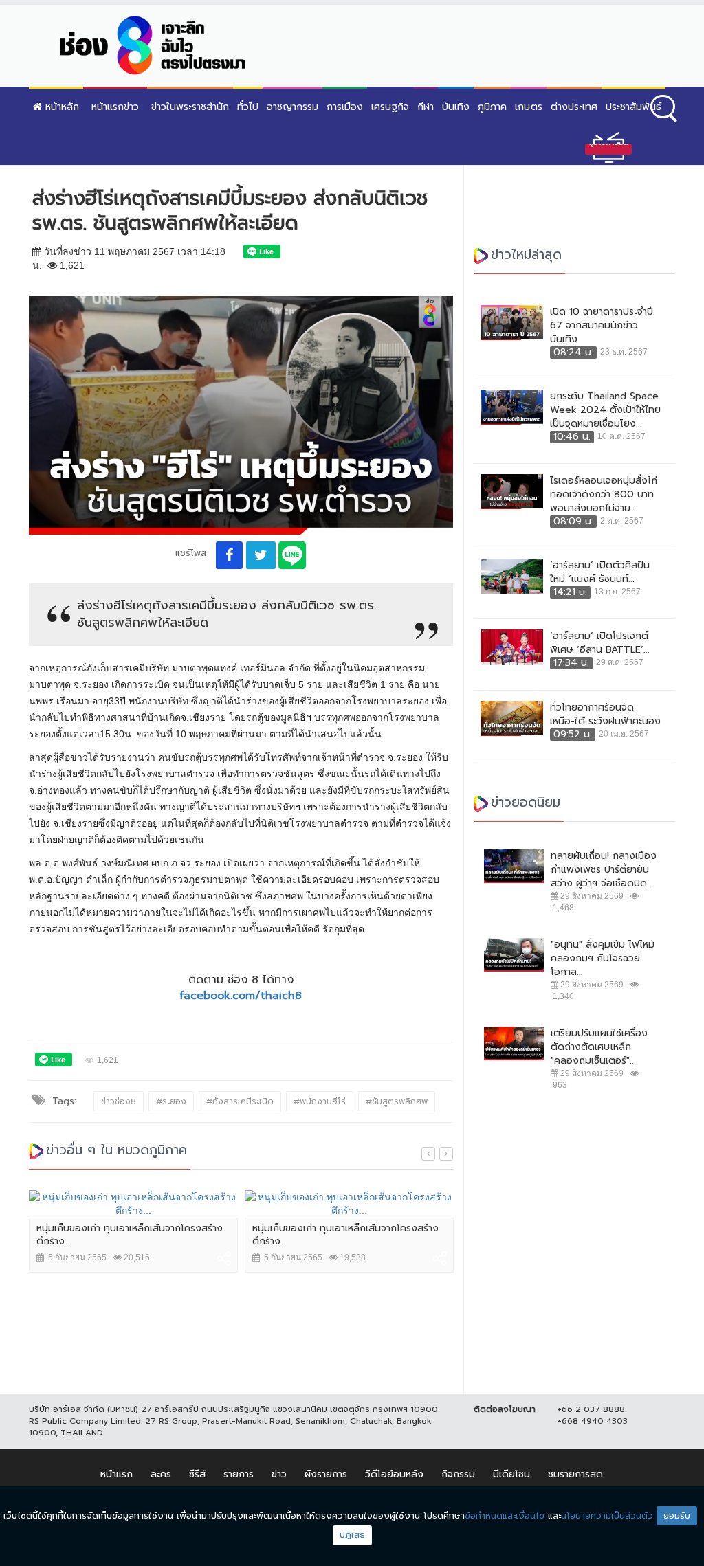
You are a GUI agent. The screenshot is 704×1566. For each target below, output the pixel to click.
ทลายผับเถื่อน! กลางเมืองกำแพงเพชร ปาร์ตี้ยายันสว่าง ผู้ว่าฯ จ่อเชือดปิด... (604, 870)
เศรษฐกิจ (390, 107)
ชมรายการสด (575, 1474)
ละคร (161, 1474)
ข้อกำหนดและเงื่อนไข (504, 1515)
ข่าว (279, 1474)
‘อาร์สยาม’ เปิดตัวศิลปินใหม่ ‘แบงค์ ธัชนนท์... (600, 572)
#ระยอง (171, 1101)
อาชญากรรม (292, 107)
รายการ (238, 1474)
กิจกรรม (458, 1474)
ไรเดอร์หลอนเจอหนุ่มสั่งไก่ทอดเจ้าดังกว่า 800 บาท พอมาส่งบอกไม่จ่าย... (603, 494)
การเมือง (345, 107)
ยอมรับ (676, 1515)
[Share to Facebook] (229, 555)
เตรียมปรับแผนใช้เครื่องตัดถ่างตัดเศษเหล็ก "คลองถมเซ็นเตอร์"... (599, 1047)
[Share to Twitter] (261, 555)
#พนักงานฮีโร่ (320, 1101)
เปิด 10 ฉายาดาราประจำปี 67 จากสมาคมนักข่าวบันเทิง (601, 325)
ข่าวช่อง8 (118, 1101)
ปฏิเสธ (352, 1534)
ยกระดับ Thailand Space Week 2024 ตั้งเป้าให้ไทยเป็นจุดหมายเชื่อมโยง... (605, 410)
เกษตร (528, 107)
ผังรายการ (326, 1474)
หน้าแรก (116, 1474)
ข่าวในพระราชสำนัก (190, 107)
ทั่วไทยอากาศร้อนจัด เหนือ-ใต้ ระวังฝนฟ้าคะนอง (605, 714)
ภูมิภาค (492, 107)
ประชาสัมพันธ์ (633, 107)
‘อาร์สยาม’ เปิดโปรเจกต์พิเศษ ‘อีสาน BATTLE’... (600, 643)
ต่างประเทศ (574, 107)
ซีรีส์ (197, 1474)
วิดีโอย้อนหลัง (394, 1474)
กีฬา (425, 107)
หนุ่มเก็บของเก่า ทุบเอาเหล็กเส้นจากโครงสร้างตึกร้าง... (129, 1235)
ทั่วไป (247, 107)
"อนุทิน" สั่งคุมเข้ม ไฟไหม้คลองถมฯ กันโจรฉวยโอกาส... (602, 958)
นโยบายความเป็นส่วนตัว (607, 1515)
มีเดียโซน (511, 1474)
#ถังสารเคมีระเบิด (240, 1101)
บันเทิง (456, 107)
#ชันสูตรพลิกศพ (397, 1101)
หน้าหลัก (60, 107)
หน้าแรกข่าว (115, 107)
